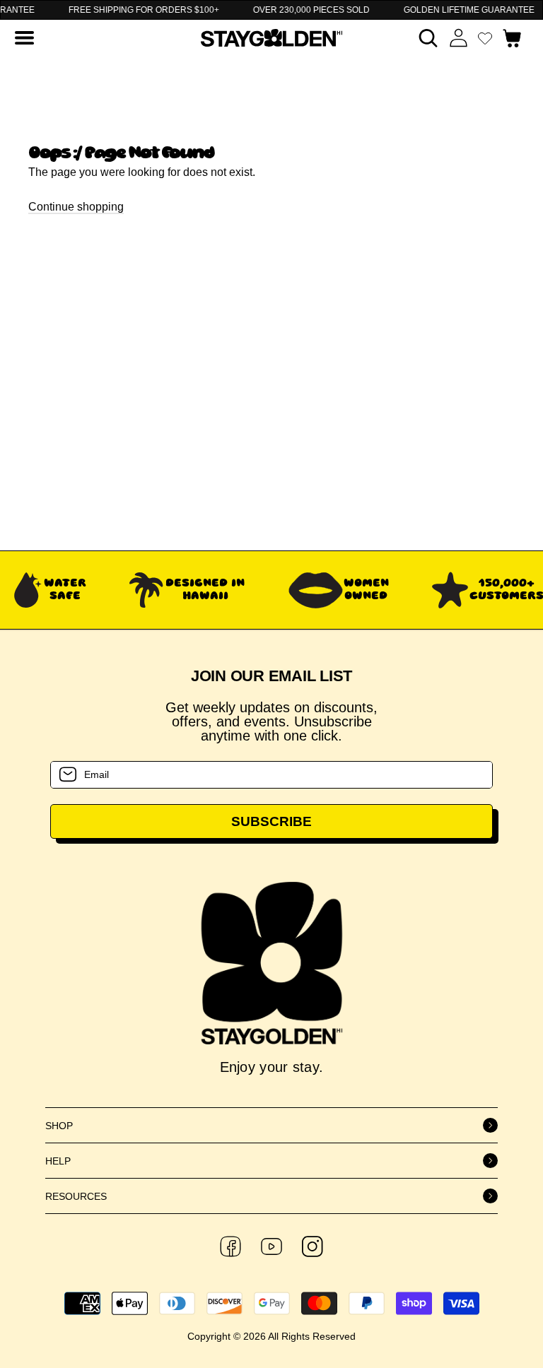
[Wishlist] (485, 38)
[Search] (428, 37)
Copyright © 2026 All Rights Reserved (271, 1336)
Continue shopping (76, 207)
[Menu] (24, 37)
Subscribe (271, 821)
